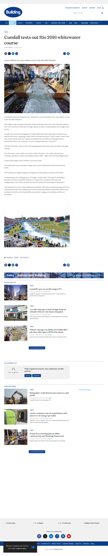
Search (102, 13)
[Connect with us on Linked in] (51, 536)
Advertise (86, 544)
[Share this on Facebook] (5, 53)
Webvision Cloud (58, 549)
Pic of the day (24, 257)
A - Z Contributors (65, 523)
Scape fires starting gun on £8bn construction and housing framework (47, 434)
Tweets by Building (84, 390)
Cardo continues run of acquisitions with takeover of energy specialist (48, 414)
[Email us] (57, 536)
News (6, 32)
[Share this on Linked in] (13, 53)
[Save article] (68, 53)
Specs (92, 544)
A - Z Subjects (39, 523)
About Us (78, 544)
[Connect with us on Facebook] (39, 536)
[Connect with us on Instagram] (63, 536)
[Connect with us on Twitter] (45, 536)
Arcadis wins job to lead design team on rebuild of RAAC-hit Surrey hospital (48, 310)
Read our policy (21, 548)
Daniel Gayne (49, 418)
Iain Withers (9, 47)
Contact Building (68, 544)
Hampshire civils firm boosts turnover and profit (49, 394)
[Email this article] (16, 53)
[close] (69, 50)
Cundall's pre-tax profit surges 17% (46, 289)
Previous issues (10, 523)
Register (84, 8)
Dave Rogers (48, 335)
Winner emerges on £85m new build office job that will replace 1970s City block (49, 330)
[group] (94, 23)
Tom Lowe (48, 314)
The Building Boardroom (72, 8)
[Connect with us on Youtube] (69, 536)
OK (33, 547)
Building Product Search (92, 523)
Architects (9, 257)
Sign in (47, 50)
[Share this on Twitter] (9, 53)
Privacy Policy (56, 544)
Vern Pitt (47, 291)
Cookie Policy (45, 544)
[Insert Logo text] (13, 17)
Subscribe (92, 8)
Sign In (99, 8)
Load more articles (37, 348)
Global (16, 257)
